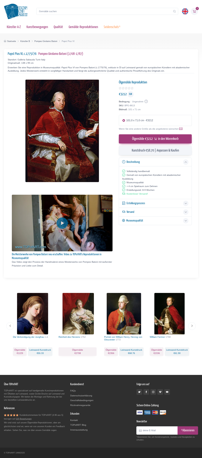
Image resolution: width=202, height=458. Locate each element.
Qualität (58, 27)
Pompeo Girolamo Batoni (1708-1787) (60, 54)
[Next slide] (192, 326)
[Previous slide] (10, 326)
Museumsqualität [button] (134, 220)
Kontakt (74, 420)
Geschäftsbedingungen (81, 400)
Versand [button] (130, 211)
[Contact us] (181, 129)
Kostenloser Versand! (137, 194)
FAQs (73, 390)
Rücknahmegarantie (80, 405)
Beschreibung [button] (133, 161)
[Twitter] (139, 392)
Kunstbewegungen (37, 27)
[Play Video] (62, 223)
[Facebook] (146, 392)
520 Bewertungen (24, 419)
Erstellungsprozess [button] (136, 203)
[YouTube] (167, 392)
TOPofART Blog (78, 425)
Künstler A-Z (14, 27)
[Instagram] (153, 392)
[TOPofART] (16, 11)
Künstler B (25, 41)
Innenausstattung (79, 430)
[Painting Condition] (146, 101)
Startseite (11, 41)
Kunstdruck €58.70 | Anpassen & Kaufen (155, 150)
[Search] (174, 11)
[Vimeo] (160, 392)
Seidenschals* (112, 27)
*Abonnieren (187, 430)
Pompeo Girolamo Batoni (45, 41)
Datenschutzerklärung (81, 395)
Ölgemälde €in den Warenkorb (155, 139)
